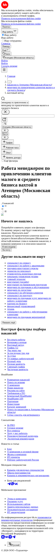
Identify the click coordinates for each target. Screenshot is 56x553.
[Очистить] (5, 112)
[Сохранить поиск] (4, 119)
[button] (4, 60)
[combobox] (15, 102)
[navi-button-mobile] (4, 69)
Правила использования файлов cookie (21, 24)
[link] (6, 54)
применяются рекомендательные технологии (26, 518)
